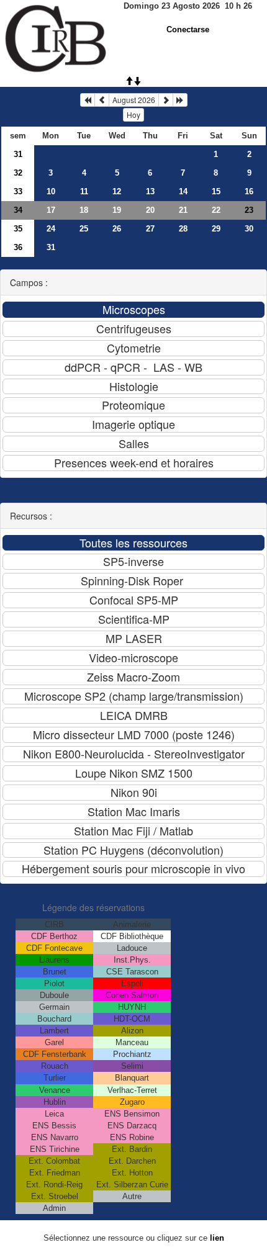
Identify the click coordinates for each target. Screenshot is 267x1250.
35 (18, 228)
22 (216, 210)
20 (150, 210)
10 (51, 191)
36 (18, 247)
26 (116, 228)
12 (116, 191)
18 (83, 210)
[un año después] (180, 100)
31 (18, 154)
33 (18, 191)
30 (249, 228)
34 (18, 210)
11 (84, 191)
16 (249, 191)
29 (216, 228)
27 (150, 228)
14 (183, 191)
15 (216, 191)
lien (217, 1238)
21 (183, 210)
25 (83, 228)
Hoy (133, 114)
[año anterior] (87, 100)
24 (51, 228)
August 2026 (133, 99)
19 (116, 210)
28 (183, 228)
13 (150, 191)
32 (18, 173)
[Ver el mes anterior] (101, 100)
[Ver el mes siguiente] (165, 100)
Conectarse (187, 29)
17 (51, 210)
